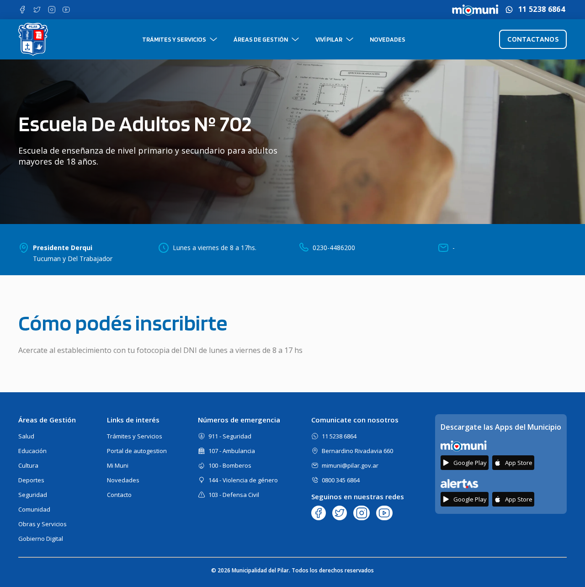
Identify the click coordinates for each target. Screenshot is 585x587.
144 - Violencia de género (243, 480)
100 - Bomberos (229, 465)
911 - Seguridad (229, 436)
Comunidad (34, 509)
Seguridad (32, 495)
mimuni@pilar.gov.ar (350, 465)
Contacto (119, 495)
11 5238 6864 (541, 9)
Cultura (28, 465)
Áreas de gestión (261, 39)
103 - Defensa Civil (233, 495)
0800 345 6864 (341, 480)
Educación (32, 451)
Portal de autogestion (137, 451)
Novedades (387, 39)
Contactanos (532, 39)
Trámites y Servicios (174, 39)
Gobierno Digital (40, 538)
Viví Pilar (328, 39)
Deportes (31, 480)
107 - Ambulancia (231, 451)
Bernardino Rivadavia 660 (357, 451)
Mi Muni (117, 465)
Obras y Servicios (42, 524)
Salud (26, 436)
